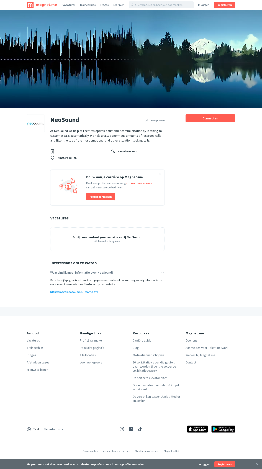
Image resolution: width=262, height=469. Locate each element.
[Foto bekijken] (131, 59)
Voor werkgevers (91, 362)
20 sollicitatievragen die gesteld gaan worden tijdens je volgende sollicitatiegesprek (154, 366)
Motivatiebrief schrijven (148, 355)
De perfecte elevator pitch (150, 378)
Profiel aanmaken (100, 196)
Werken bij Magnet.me (200, 355)
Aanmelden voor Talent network (207, 348)
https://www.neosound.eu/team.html (74, 292)
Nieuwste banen (37, 370)
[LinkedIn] (131, 429)
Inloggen (203, 5)
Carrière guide (142, 340)
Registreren (224, 5)
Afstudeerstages (38, 362)
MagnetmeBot (171, 451)
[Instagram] (122, 429)
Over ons (191, 340)
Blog (136, 348)
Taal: (36, 429)
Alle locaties (88, 355)
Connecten (210, 118)
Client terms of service (147, 451)
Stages (104, 5)
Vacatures (69, 5)
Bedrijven (118, 5)
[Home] (42, 5)
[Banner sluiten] (160, 174)
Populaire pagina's (92, 348)
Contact (191, 362)
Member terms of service (116, 451)
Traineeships (88, 5)
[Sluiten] (257, 464)
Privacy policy (90, 451)
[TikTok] (140, 429)
